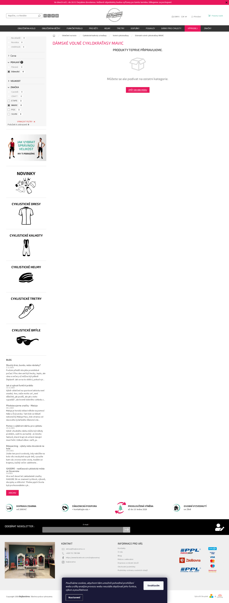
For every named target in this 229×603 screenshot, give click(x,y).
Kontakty (121, 548)
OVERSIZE (17, 47)
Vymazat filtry (24, 121)
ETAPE (16, 100)
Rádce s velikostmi (125, 559)
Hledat (39, 16)
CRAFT (16, 96)
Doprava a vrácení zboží (128, 563)
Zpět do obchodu (137, 90)
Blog (120, 555)
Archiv (12, 492)
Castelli (16, 92)
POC (15, 109)
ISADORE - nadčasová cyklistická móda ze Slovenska (25, 469)
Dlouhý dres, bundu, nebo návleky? (23, 365)
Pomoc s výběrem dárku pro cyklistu (24, 426)
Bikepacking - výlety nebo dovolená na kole (25, 447)
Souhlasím (153, 585)
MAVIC (16, 105)
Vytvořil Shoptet (201, 596)
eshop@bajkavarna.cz (75, 549)
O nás (120, 551)
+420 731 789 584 (73, 553)
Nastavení (74, 597)
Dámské (17, 71)
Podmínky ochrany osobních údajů (133, 570)
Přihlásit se (126, 530)
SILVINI (16, 114)
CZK (183, 17)
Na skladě (18, 38)
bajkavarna (71, 561)
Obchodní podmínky (126, 566)
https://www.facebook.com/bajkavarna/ (83, 557)
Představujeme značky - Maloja (22, 405)
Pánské (16, 67)
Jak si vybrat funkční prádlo (19, 385)
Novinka (16, 42)
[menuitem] (26, 28)
